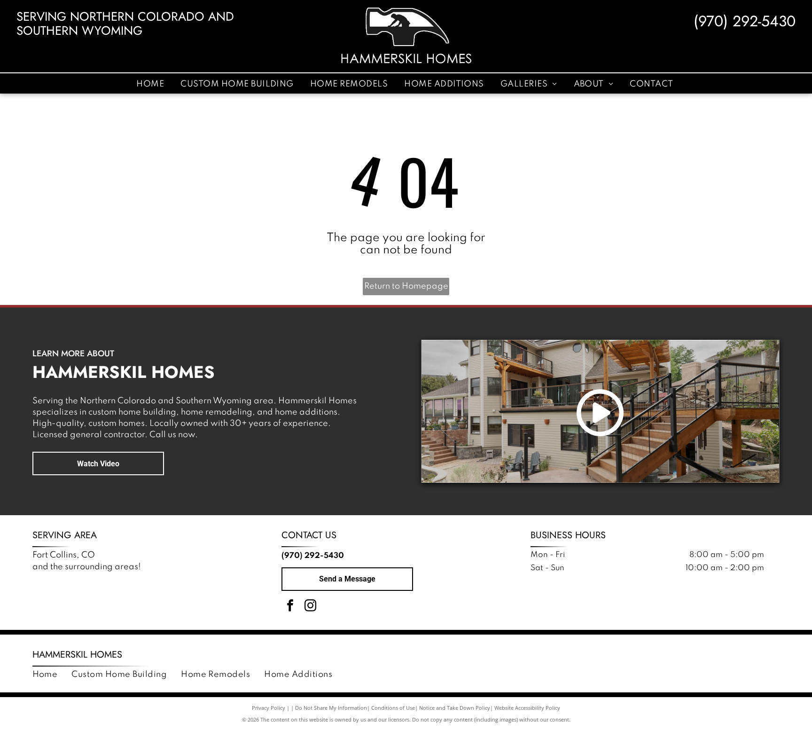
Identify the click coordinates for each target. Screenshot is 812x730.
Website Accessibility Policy (527, 707)
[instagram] (311, 607)
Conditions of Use (393, 707)
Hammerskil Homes (77, 654)
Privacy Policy (268, 707)
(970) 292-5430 (745, 21)
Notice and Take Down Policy (454, 707)
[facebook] (290, 607)
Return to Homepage (406, 286)
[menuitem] (151, 83)
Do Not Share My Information (331, 707)
